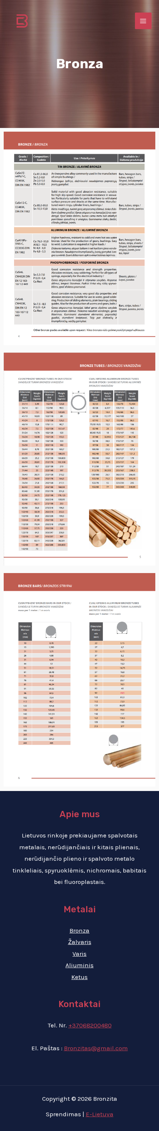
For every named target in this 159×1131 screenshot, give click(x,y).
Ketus (79, 977)
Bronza (79, 930)
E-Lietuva (100, 1114)
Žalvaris (79, 942)
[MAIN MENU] (143, 21)
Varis (79, 953)
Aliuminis (79, 965)
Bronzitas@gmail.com (96, 1048)
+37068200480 (90, 1025)
